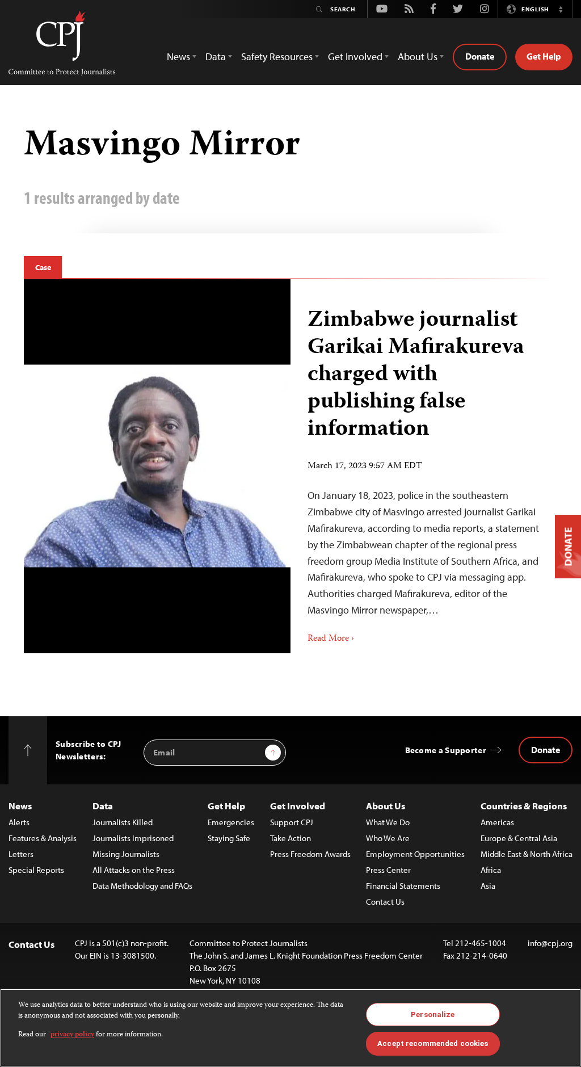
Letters (21, 853)
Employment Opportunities (415, 853)
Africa (491, 869)
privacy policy (72, 1035)
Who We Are (388, 838)
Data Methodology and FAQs (142, 885)
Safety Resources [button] (277, 56)
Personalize (432, 1014)
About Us (385, 806)
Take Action (290, 838)
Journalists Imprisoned (133, 838)
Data (102, 806)
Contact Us (385, 901)
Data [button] (215, 56)
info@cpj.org (550, 943)
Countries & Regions (524, 806)
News (20, 806)
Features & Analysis (43, 838)
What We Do (388, 822)
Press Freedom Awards (310, 853)
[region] (290, 1028)
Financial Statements (403, 885)
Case (42, 267)
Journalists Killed (122, 822)
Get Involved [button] (355, 56)
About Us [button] (417, 56)
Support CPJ (291, 822)
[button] (560, 9)
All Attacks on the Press (133, 869)
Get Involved (297, 806)
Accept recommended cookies (432, 1043)
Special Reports (36, 869)
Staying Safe (229, 838)
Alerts (19, 822)
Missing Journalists (125, 853)
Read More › (331, 639)
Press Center (388, 869)
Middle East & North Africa (526, 853)
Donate (479, 56)
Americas (497, 822)
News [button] (178, 56)
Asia (488, 885)
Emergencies (231, 822)
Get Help (544, 56)
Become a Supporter (445, 750)
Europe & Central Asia (519, 838)
